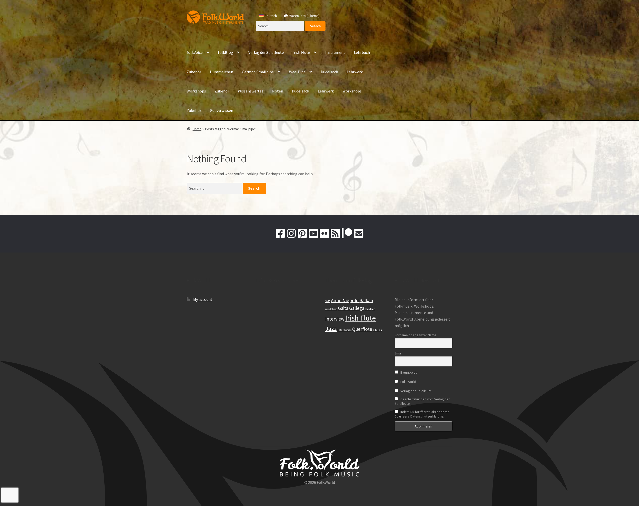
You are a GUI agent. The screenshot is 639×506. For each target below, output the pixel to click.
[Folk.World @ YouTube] (313, 233)
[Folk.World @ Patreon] (347, 233)
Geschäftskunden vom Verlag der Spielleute (422, 401)
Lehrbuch (362, 52)
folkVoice (195, 52)
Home (197, 129)
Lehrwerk (355, 71)
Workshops (196, 90)
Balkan (366, 300)
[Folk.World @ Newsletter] (358, 233)
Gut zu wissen (221, 110)
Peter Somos (344, 330)
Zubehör (194, 71)
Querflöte (362, 329)
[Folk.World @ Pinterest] (302, 233)
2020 (327, 301)
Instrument (335, 52)
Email (398, 353)
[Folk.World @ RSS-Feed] (335, 233)
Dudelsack (329, 71)
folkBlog (225, 52)
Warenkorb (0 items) (304, 15)
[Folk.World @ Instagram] (291, 233)
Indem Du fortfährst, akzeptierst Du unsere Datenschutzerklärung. (422, 414)
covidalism (331, 309)
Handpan (370, 309)
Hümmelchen (221, 71)
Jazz (331, 329)
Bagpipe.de (409, 372)
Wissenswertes (250, 90)
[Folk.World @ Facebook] (280, 233)
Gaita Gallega (351, 308)
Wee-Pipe (297, 71)
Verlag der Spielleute (266, 52)
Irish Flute (301, 52)
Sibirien (377, 330)
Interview (334, 319)
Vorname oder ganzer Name (415, 335)
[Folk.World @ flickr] (324, 233)
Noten (277, 90)
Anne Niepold (345, 300)
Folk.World (408, 381)
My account (202, 299)
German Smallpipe (258, 71)
